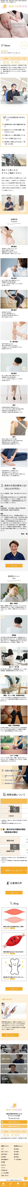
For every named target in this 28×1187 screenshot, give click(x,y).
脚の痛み (16, 1157)
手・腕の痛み (17, 1159)
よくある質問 (5, 1173)
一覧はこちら (14, 893)
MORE (23, 45)
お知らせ (3, 1165)
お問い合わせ (5, 1175)
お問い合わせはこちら (14, 1122)
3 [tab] (10, 106)
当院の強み (4, 1154)
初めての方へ (5, 1152)
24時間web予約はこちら (14, 1126)
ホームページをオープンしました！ (11, 53)
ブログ (3, 1168)
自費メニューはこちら (14, 870)
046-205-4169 (15, 1118)
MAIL (18, 1185)
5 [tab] (15, 106)
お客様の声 (4, 1170)
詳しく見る (14, 566)
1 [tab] (6, 106)
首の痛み (16, 1152)
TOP (2, 1149)
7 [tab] (20, 106)
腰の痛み (16, 1154)
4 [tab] (13, 106)
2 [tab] (8, 106)
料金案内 (3, 1157)
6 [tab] (17, 106)
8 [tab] (22, 106)
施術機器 (3, 1159)
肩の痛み (16, 1149)
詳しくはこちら (10, 1035)
